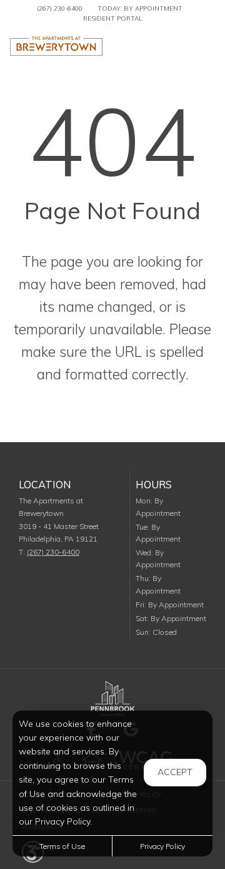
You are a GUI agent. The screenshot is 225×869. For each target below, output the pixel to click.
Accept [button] (175, 772)
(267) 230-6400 (59, 8)
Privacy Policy (162, 846)
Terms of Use (62, 846)
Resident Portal (112, 18)
